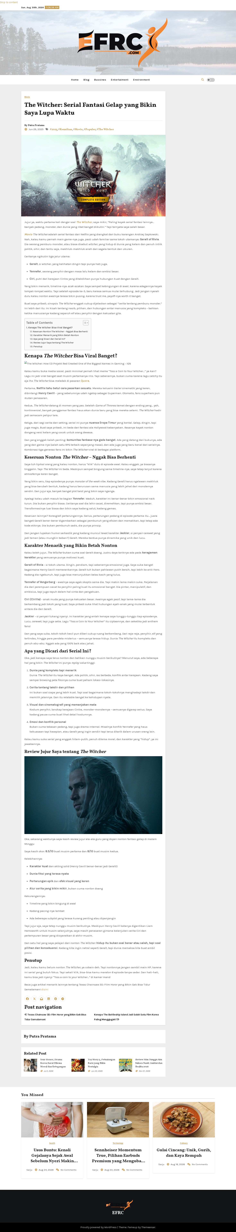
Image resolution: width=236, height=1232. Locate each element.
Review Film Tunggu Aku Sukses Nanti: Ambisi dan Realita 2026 (148, 1063)
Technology (118, 1143)
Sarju (29, 1169)
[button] (202, 79)
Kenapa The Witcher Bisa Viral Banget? (50, 327)
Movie (27, 97)
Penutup (37, 346)
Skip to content (9, 2)
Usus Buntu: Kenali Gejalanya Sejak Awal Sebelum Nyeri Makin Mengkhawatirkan (52, 1158)
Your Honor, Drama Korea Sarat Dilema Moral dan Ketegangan (53, 1063)
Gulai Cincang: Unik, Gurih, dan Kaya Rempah (184, 1153)
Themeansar (148, 1227)
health (52, 1143)
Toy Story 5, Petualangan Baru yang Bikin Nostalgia (101, 1063)
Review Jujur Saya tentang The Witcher (53, 342)
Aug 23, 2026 (112, 1169)
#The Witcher (105, 129)
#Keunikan (65, 129)
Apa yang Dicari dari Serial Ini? (49, 339)
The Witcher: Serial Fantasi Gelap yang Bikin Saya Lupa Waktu (90, 109)
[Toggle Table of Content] (84, 322)
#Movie (78, 129)
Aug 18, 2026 (178, 1164)
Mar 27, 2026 (144, 1071)
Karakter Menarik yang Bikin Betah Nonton (56, 335)
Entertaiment (119, 79)
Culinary (184, 1143)
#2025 (53, 129)
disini (44, 989)
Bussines (100, 79)
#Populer (90, 129)
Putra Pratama (36, 125)
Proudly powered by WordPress (98, 1227)
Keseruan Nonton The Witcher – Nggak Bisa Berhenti (60, 331)
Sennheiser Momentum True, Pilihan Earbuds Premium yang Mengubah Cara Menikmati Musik (118, 1158)
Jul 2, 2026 (48, 1071)
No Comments (68, 1169)
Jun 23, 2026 (96, 1071)
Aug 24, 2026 (46, 1169)
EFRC (118, 1213)
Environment (141, 79)
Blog (86, 79)
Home (75, 79)
